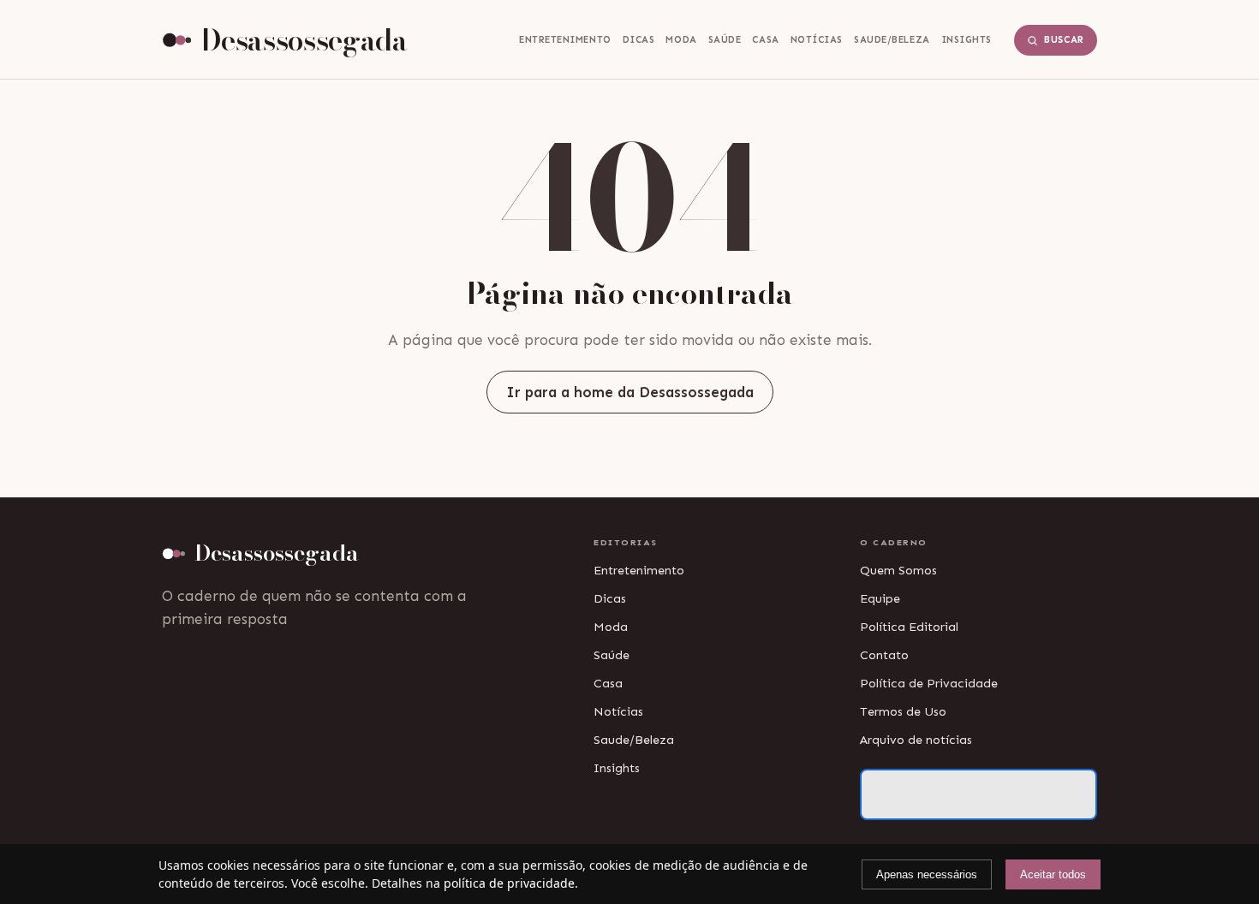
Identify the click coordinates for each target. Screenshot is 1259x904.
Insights (966, 39)
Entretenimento (565, 39)
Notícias (817, 39)
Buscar (1064, 39)
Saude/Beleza (892, 39)
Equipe (880, 598)
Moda (680, 39)
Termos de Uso (903, 711)
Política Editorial (909, 626)
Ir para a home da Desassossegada (630, 392)
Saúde (725, 39)
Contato (884, 655)
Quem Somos (898, 570)
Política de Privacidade (929, 683)
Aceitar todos (1053, 874)
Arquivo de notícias (916, 739)
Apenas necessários (926, 874)
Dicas (639, 39)
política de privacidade (509, 883)
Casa (765, 39)
